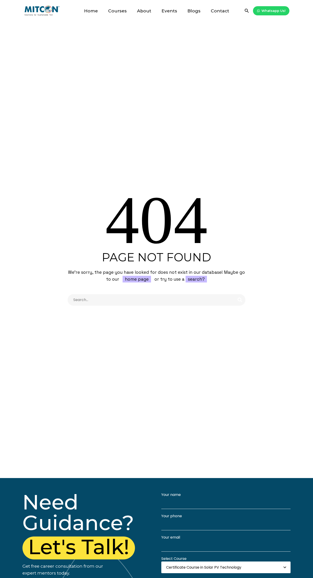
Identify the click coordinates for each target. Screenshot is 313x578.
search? (196, 279)
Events (169, 11)
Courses (117, 11)
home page (137, 279)
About (144, 11)
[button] (247, 11)
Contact (220, 11)
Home (91, 11)
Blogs (193, 11)
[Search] (240, 300)
